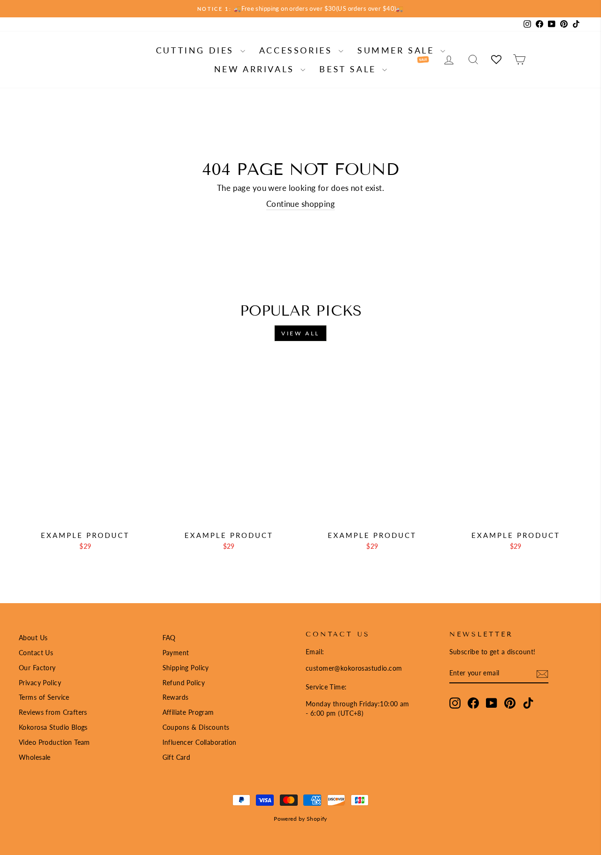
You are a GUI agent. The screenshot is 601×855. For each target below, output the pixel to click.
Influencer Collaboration (199, 742)
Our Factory (37, 668)
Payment (175, 653)
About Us (33, 638)
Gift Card (176, 757)
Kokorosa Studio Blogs (53, 727)
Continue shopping (300, 204)
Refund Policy (183, 683)
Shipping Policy (185, 668)
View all (300, 333)
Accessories (297, 50)
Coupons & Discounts (196, 727)
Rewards (175, 697)
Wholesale (35, 757)
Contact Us (36, 653)
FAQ (169, 638)
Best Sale (349, 69)
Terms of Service (44, 697)
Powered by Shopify (300, 818)
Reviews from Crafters (53, 712)
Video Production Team (54, 742)
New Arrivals (256, 69)
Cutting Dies (197, 50)
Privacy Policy (40, 683)
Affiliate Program (188, 712)
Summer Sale (397, 50)
